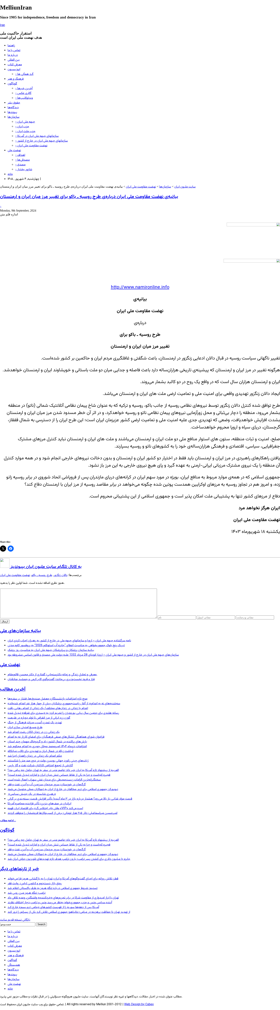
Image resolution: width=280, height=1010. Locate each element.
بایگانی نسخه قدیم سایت (15, 920)
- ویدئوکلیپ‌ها (24, 98)
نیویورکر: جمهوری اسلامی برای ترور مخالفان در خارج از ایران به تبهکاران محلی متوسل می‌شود (63, 789)
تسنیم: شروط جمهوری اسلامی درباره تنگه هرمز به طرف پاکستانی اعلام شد (53, 888)
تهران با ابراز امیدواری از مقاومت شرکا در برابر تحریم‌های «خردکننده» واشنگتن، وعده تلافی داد (63, 897)
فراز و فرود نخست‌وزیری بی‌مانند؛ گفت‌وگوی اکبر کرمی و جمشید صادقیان (51, 679)
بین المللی (14, 60)
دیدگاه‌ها (13, 107)
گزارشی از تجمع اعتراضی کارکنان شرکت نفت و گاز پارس (40, 765)
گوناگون (12, 83)
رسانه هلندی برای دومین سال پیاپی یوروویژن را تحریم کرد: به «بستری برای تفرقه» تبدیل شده (63, 713)
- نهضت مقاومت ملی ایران (31, 145)
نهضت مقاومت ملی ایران (141, 187)
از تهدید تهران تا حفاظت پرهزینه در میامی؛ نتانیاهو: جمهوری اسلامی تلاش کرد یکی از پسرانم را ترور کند (69, 912)
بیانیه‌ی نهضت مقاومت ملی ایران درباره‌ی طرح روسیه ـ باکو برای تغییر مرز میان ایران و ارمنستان (89, 196)
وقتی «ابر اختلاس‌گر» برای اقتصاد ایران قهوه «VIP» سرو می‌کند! (45, 808)
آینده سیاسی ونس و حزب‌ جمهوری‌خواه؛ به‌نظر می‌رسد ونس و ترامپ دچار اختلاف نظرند (60, 902)
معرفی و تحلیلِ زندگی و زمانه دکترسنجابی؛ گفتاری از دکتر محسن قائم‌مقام (52, 674)
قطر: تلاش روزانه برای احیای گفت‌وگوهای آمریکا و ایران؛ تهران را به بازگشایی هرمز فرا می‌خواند (63, 878)
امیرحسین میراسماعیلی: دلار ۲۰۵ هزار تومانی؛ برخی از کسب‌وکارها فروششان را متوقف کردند (62, 813)
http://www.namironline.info (140, 287)
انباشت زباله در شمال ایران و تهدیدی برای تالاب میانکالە (40, 751)
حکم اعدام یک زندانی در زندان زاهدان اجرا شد (35, 756)
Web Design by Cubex (139, 1004)
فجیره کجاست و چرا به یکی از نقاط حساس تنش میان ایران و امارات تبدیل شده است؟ (59, 775)
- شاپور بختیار (23, 169)
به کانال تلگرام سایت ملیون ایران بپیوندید (46, 566)
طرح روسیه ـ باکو (42, 575)
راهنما (11, 45)
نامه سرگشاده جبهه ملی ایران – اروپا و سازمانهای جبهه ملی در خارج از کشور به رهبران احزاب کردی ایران (69, 640)
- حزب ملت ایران (25, 131)
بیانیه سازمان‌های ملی (20, 631)
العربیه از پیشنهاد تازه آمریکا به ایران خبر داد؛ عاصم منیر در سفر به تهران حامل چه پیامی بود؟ (63, 770)
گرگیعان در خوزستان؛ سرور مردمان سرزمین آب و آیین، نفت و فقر (47, 784)
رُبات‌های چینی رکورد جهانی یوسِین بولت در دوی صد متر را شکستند (48, 760)
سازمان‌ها (13, 117)
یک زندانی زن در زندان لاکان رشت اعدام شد (34, 732)
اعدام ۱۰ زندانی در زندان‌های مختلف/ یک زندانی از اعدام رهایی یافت (48, 708)
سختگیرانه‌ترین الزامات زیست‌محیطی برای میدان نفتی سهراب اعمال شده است (54, 779)
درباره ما (13, 55)
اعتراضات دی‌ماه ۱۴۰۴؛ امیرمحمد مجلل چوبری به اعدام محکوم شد (47, 746)
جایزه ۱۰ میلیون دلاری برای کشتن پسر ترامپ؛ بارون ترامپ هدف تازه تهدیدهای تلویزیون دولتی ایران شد (69, 859)
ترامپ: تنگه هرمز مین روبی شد (27, 893)
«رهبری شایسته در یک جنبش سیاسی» (32, 794)
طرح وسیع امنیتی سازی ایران (25, 727)
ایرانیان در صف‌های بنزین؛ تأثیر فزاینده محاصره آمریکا (39, 803)
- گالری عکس (23, 93)
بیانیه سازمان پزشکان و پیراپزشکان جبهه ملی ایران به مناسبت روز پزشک (51, 650)
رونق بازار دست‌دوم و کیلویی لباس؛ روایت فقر (35, 883)
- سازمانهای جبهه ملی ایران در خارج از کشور (41, 141)
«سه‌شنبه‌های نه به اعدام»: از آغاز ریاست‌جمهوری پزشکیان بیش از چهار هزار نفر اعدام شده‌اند (64, 703)
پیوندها (12, 112)
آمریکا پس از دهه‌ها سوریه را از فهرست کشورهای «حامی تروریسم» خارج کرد (53, 907)
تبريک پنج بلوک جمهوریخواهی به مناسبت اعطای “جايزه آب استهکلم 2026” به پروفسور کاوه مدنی (66, 645)
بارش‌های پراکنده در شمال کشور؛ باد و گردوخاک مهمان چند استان (47, 741)
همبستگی (14, 965)
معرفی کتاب (15, 64)
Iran (2, 25)
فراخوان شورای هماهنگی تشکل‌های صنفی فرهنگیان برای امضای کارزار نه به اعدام (56, 737)
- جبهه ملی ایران (25, 122)
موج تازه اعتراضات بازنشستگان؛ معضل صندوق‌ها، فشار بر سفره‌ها (47, 698)
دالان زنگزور (60, 575)
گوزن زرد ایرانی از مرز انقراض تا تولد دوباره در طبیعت (39, 718)
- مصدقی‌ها (22, 160)
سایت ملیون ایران (185, 187)
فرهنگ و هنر (16, 79)
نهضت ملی (14, 150)
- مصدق (20, 164)
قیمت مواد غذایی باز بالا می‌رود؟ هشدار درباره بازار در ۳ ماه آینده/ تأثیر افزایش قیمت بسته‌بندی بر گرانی (70, 799)
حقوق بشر (14, 102)
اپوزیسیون (14, 69)
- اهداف (20, 155)
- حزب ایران (22, 126)
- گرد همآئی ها (24, 74)
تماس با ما (14, 50)
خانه (10, 174)
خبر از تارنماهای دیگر (19, 869)
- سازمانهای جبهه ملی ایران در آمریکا (37, 136)
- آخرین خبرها (24, 88)
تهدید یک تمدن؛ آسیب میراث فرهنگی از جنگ (35, 722)
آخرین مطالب (13, 689)
